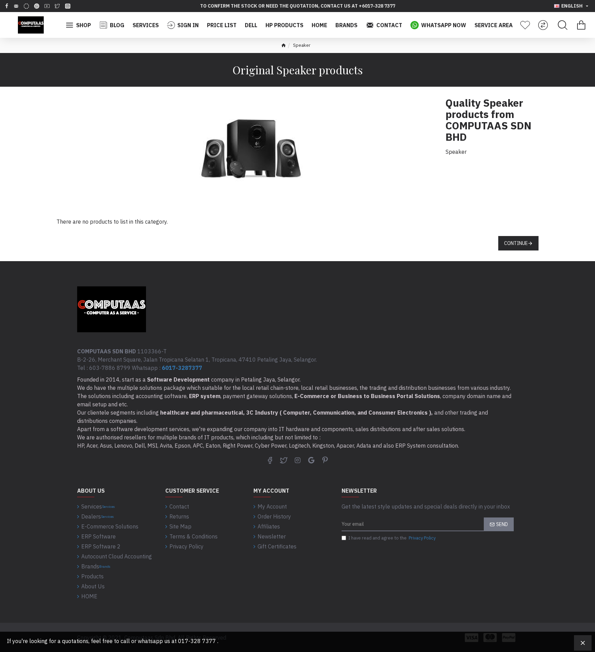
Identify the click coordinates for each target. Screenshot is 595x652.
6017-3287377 (182, 367)
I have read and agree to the (392, 538)
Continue (516, 243)
